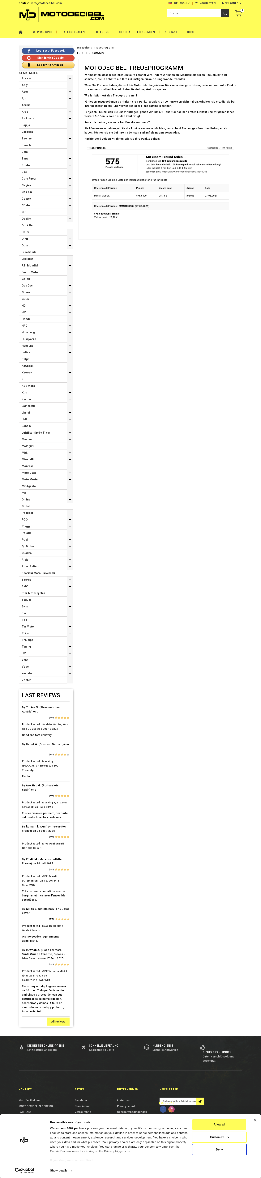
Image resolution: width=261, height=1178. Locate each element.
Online (26, 499)
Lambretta (29, 405)
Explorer (27, 258)
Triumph (27, 639)
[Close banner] (255, 1120)
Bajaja (26, 125)
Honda (26, 319)
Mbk (25, 452)
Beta (25, 151)
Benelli (26, 145)
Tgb (24, 619)
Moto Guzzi (29, 472)
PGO (25, 519)
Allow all (219, 1124)
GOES (25, 298)
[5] (68, 718)
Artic (25, 111)
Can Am (27, 191)
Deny (219, 1149)
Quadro (27, 553)
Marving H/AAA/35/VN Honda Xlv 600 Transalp (40, 766)
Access (27, 78)
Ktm (24, 392)
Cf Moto (27, 205)
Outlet (26, 506)
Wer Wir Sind (42, 32)
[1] (56, 718)
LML (25, 419)
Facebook (163, 1109)
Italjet (26, 359)
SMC (25, 586)
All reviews (58, 1021)
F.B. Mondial (30, 265)
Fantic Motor (30, 272)
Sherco (26, 579)
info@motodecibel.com (46, 3)
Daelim (26, 218)
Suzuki (26, 599)
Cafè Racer (29, 178)
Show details (58, 1170)
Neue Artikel (83, 1106)
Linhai (26, 412)
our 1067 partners (73, 1128)
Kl (23, 379)
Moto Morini (30, 479)
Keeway (27, 372)
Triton (26, 633)
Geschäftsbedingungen (137, 32)
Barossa (27, 131)
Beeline (27, 138)
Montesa (28, 466)
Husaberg (28, 332)
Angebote (81, 1100)
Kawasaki (28, 365)
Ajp (24, 98)
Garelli (26, 278)
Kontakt (171, 32)
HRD (25, 325)
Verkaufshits (83, 1111)
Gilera (26, 292)
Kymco (26, 399)
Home (23, 32)
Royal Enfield (30, 566)
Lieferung (102, 32)
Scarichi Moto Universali (38, 573)
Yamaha (27, 673)
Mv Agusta (29, 486)
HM (24, 312)
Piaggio (27, 526)
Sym (25, 613)
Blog (190, 32)
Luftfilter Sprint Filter (36, 432)
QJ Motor (28, 546)
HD (24, 305)
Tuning (26, 646)
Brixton (27, 165)
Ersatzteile (29, 252)
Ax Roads (28, 118)
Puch (25, 539)
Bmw (25, 158)
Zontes (26, 680)
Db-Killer (28, 225)
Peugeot (27, 512)
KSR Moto (28, 385)
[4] (65, 718)
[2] (59, 718)
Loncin (26, 425)
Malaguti (28, 446)
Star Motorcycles (33, 593)
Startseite (28, 73)
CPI (24, 212)
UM (24, 653)
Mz (24, 492)
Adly (25, 85)
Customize (217, 1137)
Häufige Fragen (73, 32)
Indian (26, 352)
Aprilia (26, 105)
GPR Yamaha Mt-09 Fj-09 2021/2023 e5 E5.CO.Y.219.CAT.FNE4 (44, 975)
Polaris (27, 532)
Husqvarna (29, 339)
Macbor (27, 439)
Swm (25, 606)
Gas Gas (27, 285)
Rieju (25, 559)
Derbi (25, 232)
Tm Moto (28, 626)
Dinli (25, 238)
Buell (25, 171)
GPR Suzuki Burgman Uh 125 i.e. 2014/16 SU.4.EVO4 (40, 881)
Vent (25, 659)
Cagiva (26, 185)
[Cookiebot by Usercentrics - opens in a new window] (24, 1170)
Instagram (171, 1109)
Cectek (26, 198)
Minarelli (28, 459)
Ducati (26, 245)
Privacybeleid (126, 1106)
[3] (62, 718)
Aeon (25, 91)
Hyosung (28, 345)
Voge (25, 666)
